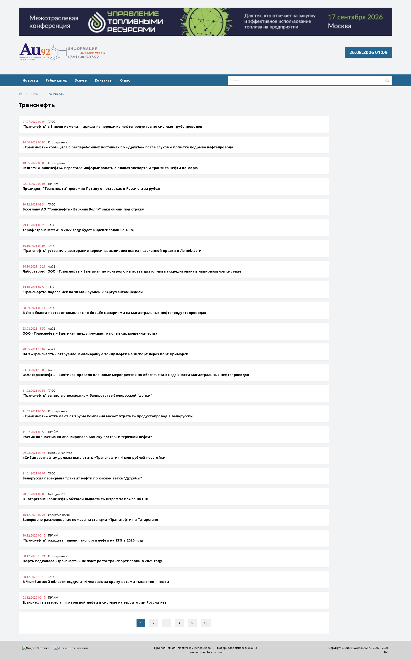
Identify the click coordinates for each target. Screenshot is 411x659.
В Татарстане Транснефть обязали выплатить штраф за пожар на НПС (86, 499)
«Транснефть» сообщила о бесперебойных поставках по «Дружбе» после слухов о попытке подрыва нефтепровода (128, 147)
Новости (30, 80)
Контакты (104, 80)
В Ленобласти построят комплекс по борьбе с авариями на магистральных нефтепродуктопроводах (114, 312)
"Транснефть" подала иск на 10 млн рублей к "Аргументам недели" (84, 292)
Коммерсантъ (57, 142)
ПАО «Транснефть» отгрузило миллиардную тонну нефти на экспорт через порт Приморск (105, 354)
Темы (34, 94)
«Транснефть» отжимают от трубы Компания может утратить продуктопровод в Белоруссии (108, 416)
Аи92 (51, 266)
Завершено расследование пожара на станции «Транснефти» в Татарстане (90, 519)
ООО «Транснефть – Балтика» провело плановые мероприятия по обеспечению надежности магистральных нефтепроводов (136, 374)
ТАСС (51, 122)
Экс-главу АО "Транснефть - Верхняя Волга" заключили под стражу (83, 209)
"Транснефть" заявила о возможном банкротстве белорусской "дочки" (87, 395)
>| (206, 623)
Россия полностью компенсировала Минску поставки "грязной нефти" (87, 436)
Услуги (81, 80)
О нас (125, 80)
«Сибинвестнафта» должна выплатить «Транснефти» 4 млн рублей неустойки (94, 457)
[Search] (387, 80)
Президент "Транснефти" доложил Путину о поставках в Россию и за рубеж (91, 188)
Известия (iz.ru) (59, 515)
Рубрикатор (56, 80)
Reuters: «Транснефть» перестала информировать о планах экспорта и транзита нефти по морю (110, 168)
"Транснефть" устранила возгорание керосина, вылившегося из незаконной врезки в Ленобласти (112, 250)
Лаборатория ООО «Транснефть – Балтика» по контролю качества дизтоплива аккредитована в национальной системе (132, 271)
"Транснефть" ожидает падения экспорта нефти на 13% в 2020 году (83, 540)
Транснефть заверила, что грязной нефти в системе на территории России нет (94, 602)
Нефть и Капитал (60, 453)
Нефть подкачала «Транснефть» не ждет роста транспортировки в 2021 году (92, 561)
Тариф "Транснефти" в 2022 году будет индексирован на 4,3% (78, 230)
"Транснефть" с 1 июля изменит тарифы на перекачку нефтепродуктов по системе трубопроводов (112, 126)
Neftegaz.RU (56, 494)
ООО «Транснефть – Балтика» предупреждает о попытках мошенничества (90, 333)
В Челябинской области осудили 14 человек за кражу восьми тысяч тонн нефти (96, 581)
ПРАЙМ (53, 184)
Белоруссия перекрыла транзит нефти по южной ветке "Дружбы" (82, 478)
